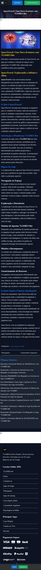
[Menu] (2, 3)
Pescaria (6, 531)
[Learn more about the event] (20, 24)
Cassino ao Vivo (9, 526)
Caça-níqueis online (17, 346)
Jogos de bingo (8, 486)
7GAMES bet (8, 471)
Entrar (5, 476)
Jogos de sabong (9, 496)
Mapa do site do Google (11, 460)
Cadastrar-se (7, 481)
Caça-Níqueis (8, 521)
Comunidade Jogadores (11, 505)
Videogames (7, 491)
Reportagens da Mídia (11, 510)
